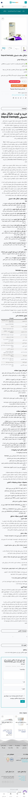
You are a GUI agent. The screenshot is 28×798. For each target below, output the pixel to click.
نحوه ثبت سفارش (21, 776)
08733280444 (24, 760)
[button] (26, 2)
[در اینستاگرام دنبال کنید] (13, 782)
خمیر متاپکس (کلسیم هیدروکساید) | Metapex (7, 732)
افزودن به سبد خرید (14, 81)
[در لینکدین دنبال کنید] (5, 782)
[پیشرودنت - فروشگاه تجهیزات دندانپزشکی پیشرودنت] (14, 2)
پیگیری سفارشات (22, 779)
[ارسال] (2, 6)
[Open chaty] (25, 792)
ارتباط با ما (23, 780)
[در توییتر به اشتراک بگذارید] (21, 98)
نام (24, 682)
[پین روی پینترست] (16, 98)
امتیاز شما (23, 664)
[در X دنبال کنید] (10, 782)
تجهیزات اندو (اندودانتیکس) (14, 11)
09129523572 (25, 762)
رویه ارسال (23, 777)
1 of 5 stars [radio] (24, 666)
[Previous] (25, 31)
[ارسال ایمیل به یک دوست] (18, 98)
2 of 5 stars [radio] (22, 666)
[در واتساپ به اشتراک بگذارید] (26, 98)
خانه (24, 11)
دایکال (4, 11)
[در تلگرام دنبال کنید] (3, 782)
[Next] (2, 31)
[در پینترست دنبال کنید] (8, 782)
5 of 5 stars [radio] (8, 666)
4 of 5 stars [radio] (14, 666)
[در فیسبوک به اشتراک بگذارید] (23, 98)
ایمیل (23, 689)
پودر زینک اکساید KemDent (22, 731)
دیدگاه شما (22, 669)
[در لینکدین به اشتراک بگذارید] (13, 98)
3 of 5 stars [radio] (18, 666)
